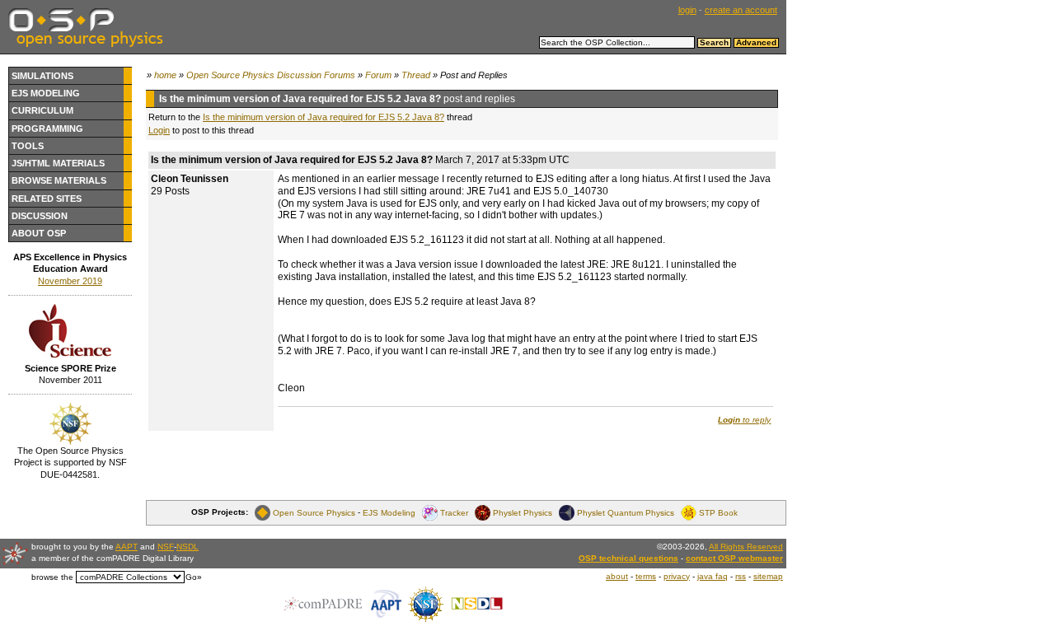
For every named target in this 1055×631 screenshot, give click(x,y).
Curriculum (42, 110)
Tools (28, 146)
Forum (378, 75)
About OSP (39, 233)
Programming (47, 128)
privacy (676, 576)
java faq (712, 576)
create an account (741, 10)
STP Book (718, 511)
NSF (165, 546)
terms (645, 576)
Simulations (42, 76)
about (617, 576)
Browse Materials (59, 180)
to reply (744, 419)
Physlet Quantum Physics (625, 511)
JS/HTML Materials (58, 163)
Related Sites (47, 198)
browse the (52, 577)
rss (740, 576)
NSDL (187, 546)
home (165, 75)
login (687, 10)
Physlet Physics (522, 511)
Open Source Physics (314, 511)
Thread (415, 75)
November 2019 (70, 281)
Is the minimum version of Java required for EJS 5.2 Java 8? (323, 117)
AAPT (126, 546)
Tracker (454, 511)
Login (159, 130)
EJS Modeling (46, 93)
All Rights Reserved (746, 546)
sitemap (768, 576)
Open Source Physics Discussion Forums (270, 75)
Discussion (40, 216)
